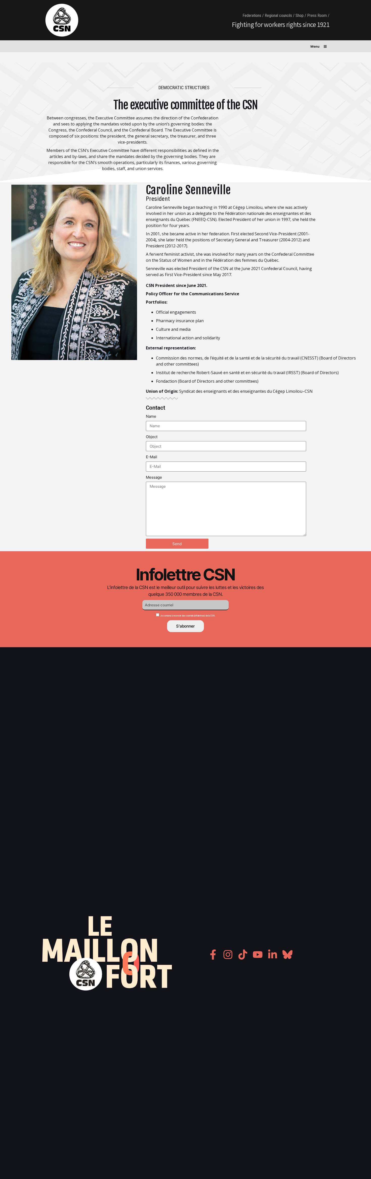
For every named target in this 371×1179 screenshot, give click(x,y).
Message (154, 477)
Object (151, 436)
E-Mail (151, 456)
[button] (318, 45)
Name (151, 416)
